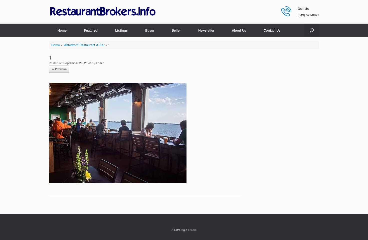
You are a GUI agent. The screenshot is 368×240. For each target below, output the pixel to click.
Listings (121, 30)
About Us (239, 30)
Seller (176, 30)
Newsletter (206, 30)
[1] (118, 181)
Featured (91, 30)
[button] (311, 30)
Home (62, 30)
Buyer (149, 30)
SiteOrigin (180, 230)
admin (100, 63)
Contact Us (272, 30)
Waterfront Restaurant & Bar (84, 44)
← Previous (59, 69)
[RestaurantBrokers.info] (103, 11)
